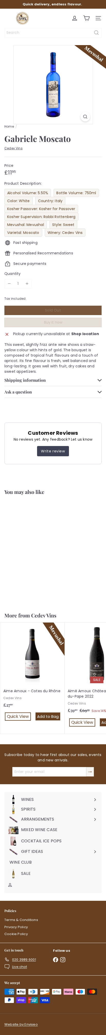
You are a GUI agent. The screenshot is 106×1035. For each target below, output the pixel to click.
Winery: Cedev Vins (65, 232)
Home (9, 126)
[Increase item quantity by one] (27, 283)
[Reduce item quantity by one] (9, 283)
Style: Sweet (63, 224)
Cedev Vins (43, 615)
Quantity (12, 273)
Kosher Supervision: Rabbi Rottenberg (41, 216)
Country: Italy (50, 200)
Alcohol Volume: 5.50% (27, 192)
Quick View (34, 593)
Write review (53, 451)
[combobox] (53, 32)
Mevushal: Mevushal (25, 224)
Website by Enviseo (21, 1024)
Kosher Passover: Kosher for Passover (41, 208)
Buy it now (53, 322)
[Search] (96, 32)
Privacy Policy (16, 927)
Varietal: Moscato (23, 232)
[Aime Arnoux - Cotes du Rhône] (32, 675)
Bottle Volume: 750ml (76, 192)
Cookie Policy (16, 934)
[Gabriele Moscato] (32, 550)
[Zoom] (85, 116)
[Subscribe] (90, 772)
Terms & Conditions (21, 919)
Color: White (18, 200)
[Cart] (86, 18)
